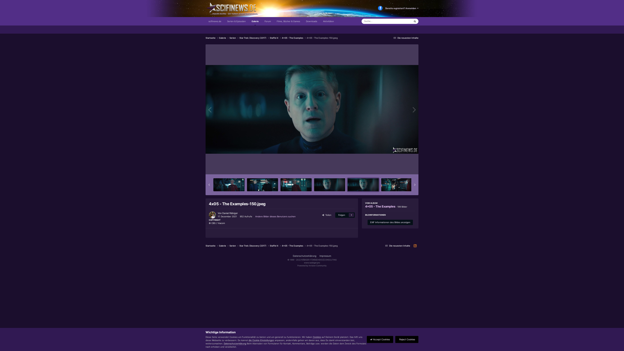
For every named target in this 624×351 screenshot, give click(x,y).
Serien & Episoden (236, 21)
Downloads (311, 21)
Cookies (317, 337)
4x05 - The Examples (380, 206)
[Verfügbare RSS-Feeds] (415, 246)
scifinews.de (214, 21)
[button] (209, 184)
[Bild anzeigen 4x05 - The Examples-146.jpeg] (229, 184)
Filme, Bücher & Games (288, 21)
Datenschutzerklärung (304, 255)
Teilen (327, 215)
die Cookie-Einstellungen (261, 340)
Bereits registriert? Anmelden (401, 8)
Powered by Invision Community (312, 265)
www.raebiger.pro (312, 262)
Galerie (255, 21)
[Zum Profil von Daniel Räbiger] (212, 215)
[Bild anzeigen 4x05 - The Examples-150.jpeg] (363, 184)
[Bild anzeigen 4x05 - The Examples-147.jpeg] (262, 184)
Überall (403, 21)
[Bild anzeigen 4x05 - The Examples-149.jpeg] (329, 184)
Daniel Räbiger (230, 213)
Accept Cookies (381, 339)
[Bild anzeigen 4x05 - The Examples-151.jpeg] (396, 184)
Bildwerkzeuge (403, 168)
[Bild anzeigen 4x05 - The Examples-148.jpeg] (296, 184)
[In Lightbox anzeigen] (312, 109)
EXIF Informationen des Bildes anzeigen (390, 222)
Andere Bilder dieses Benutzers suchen (275, 216)
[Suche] (414, 21)
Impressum (325, 255)
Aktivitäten (328, 21)
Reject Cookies (407, 339)
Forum (268, 21)
